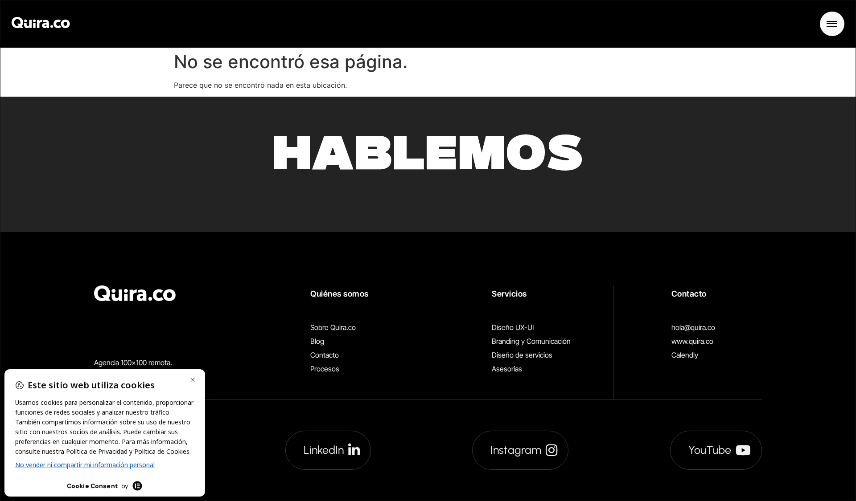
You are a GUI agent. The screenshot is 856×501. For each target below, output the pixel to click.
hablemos (428, 158)
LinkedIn (324, 449)
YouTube (709, 449)
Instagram (515, 449)
